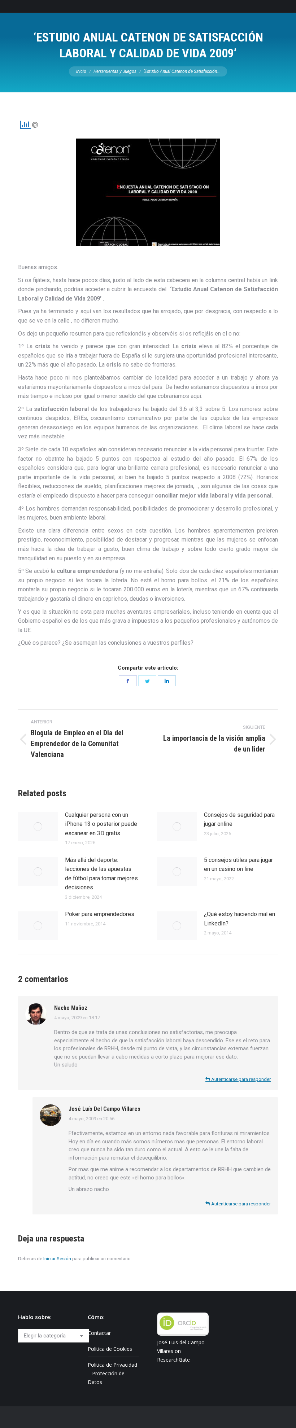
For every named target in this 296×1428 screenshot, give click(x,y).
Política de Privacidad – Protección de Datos (112, 1373)
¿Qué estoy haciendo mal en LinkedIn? (239, 919)
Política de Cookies (110, 1348)
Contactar (99, 1333)
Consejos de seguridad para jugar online (239, 819)
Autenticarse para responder (240, 1079)
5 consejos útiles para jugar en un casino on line (238, 865)
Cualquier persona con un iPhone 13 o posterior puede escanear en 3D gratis (101, 824)
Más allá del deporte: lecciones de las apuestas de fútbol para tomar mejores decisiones (101, 874)
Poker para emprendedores (99, 914)
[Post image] (38, 826)
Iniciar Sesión (57, 1258)
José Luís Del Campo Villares (104, 1108)
